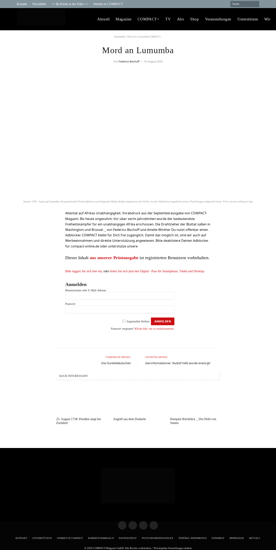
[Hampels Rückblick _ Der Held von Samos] (195, 400)
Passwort (70, 303)
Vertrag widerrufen (192, 538)
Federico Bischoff (129, 61)
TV (168, 19)
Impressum (237, 538)
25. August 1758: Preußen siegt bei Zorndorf (78, 421)
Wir (267, 19)
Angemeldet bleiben (137, 321)
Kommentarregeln (101, 538)
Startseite (119, 36)
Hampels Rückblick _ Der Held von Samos (193, 421)
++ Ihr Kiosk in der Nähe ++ (69, 4)
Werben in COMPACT (108, 4)
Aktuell (103, 19)
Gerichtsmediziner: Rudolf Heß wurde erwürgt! (177, 363)
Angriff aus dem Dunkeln (129, 419)
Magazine (124, 19)
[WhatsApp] (24, 246)
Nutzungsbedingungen (157, 538)
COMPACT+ (148, 19)
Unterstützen (247, 19)
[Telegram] (24, 215)
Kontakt (22, 4)
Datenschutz (128, 538)
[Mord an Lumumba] (138, 195)
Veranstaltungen (218, 19)
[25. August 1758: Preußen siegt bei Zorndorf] (81, 400)
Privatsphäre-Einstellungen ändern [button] (173, 548)
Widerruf (218, 538)
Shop (194, 19)
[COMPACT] (42, 19)
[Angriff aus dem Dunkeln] (138, 400)
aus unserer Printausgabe (114, 257)
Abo (180, 19)
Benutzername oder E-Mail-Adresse (85, 290)
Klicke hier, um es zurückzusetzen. (154, 328)
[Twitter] (24, 226)
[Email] (24, 236)
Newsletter (39, 4)
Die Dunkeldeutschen (116, 363)
